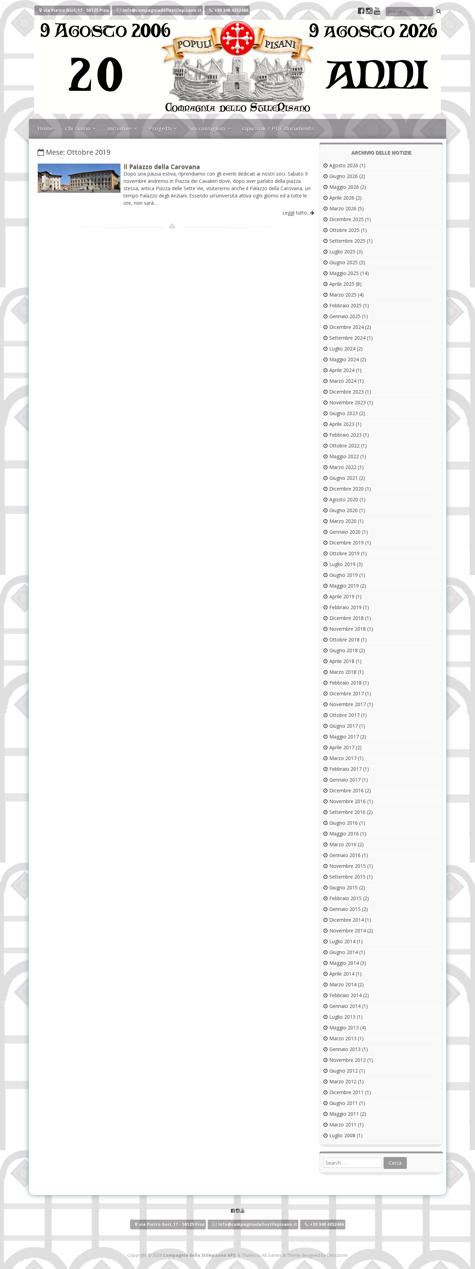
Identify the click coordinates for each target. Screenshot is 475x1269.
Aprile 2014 (341, 973)
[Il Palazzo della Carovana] (79, 190)
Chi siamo (78, 128)
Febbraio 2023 (345, 434)
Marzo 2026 (342, 208)
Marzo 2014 (342, 984)
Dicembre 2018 (346, 618)
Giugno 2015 (343, 887)
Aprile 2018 (341, 661)
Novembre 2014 (347, 930)
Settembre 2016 (347, 812)
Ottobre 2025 (344, 230)
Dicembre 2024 (346, 327)
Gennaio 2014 (345, 1006)
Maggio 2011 (344, 1113)
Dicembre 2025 (346, 219)
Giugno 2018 (343, 650)
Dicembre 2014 (346, 919)
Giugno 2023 (343, 413)
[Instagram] (370, 11)
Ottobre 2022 (344, 445)
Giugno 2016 (343, 822)
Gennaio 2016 (345, 855)
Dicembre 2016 (346, 790)
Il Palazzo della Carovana (161, 166)
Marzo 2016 (342, 844)
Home (46, 128)
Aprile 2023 (341, 424)
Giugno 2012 (343, 1070)
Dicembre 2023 (346, 391)
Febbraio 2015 (345, 898)
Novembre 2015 (347, 866)
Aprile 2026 (341, 197)
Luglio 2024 (342, 348)
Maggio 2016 (344, 833)
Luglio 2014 (342, 941)
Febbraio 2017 (345, 769)
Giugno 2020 (343, 510)
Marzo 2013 (342, 1038)
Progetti (160, 128)
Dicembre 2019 (346, 542)
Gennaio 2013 (345, 1049)
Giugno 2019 (343, 575)
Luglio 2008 (342, 1135)
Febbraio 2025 (345, 305)
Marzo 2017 (342, 758)
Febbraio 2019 (345, 607)
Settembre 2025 (347, 240)
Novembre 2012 (347, 1060)
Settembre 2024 (347, 337)
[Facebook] (362, 11)
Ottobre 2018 (344, 639)
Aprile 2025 (341, 284)
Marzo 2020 (342, 521)
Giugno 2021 (343, 478)
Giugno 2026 (343, 176)
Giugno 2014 (343, 952)
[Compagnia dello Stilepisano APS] (237, 111)
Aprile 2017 (341, 747)
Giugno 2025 (343, 262)
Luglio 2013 (342, 1016)
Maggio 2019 (344, 585)
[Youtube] (377, 11)
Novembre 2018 (347, 628)
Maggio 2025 (344, 273)
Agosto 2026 (343, 165)
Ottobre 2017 (344, 715)
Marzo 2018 (342, 672)
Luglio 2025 (342, 251)
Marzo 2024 (342, 381)
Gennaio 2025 (345, 316)
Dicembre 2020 (346, 488)
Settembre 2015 (347, 876)
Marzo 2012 (342, 1081)
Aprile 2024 (341, 370)
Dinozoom (337, 1255)
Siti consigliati (207, 128)
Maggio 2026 (344, 187)
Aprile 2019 (341, 596)
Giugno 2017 (343, 725)
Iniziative (119, 128)
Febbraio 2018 (345, 682)
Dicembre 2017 (346, 693)
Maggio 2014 (344, 963)
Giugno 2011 (343, 1103)
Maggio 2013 (344, 1027)
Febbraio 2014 (345, 995)
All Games (272, 1255)
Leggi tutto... (296, 212)
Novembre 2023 (347, 402)
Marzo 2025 (342, 294)
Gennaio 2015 (345, 909)
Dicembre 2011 (346, 1092)
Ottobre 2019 (344, 553)
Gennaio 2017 (345, 779)
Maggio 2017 (344, 736)
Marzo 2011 (342, 1124)
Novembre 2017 (347, 704)
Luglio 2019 (342, 564)
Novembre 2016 (347, 801)
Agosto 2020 (343, 499)
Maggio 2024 (344, 359)
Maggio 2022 (344, 456)
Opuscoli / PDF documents (278, 128)
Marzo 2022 (342, 467)
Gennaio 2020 (345, 531)
